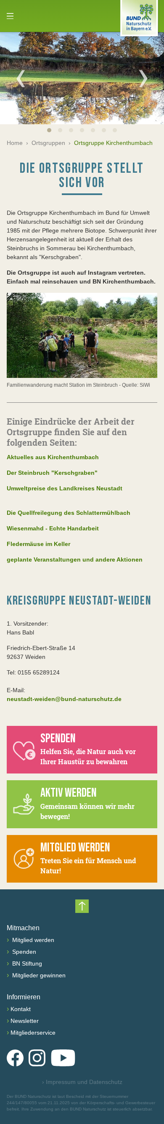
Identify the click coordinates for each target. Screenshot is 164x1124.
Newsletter (25, 1020)
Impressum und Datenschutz (82, 1082)
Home (15, 142)
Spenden (23, 951)
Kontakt (21, 1009)
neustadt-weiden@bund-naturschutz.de (64, 699)
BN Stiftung (26, 963)
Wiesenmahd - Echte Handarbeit (53, 528)
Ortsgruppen (48, 142)
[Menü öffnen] (10, 16)
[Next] (143, 78)
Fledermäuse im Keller (38, 544)
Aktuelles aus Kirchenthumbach (53, 457)
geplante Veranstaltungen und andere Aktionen (75, 559)
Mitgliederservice (33, 1032)
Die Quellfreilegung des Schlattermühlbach (68, 512)
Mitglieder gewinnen (38, 975)
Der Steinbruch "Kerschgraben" (52, 472)
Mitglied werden (32, 940)
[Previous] (20, 78)
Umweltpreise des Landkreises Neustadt (64, 488)
